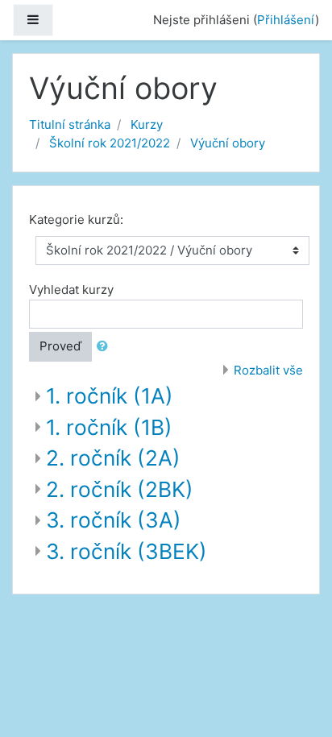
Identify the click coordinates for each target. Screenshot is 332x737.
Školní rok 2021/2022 (109, 143)
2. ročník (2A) (113, 457)
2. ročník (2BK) (119, 489)
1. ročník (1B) (109, 427)
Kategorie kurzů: (76, 219)
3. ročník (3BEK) (126, 551)
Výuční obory (227, 143)
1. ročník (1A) (109, 395)
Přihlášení (286, 19)
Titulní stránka (69, 124)
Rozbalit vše (268, 370)
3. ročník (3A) (113, 519)
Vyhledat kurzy (71, 289)
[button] (105, 347)
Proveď (60, 346)
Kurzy (147, 124)
